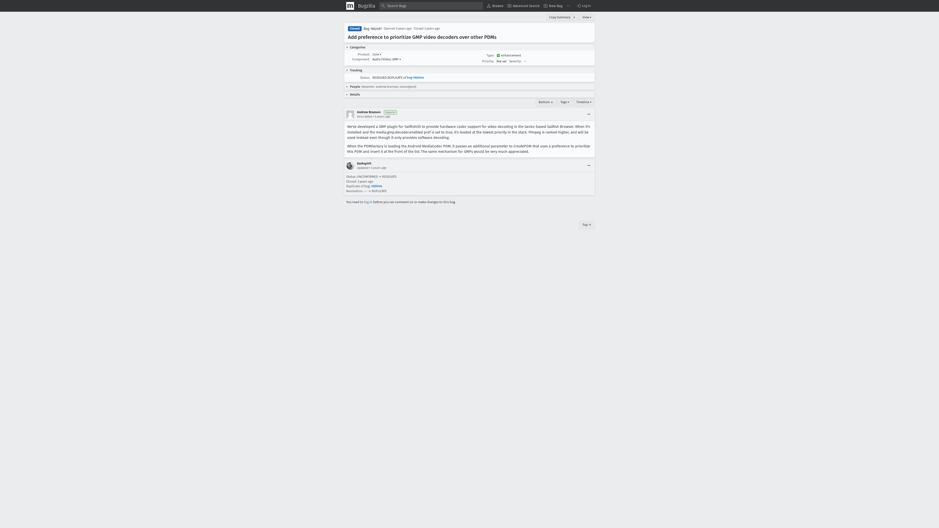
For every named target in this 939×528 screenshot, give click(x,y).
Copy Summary (559, 17)
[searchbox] (431, 6)
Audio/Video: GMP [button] (386, 59)
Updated (363, 168)
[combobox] (431, 6)
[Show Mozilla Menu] (350, 6)
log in (368, 202)
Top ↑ (587, 225)
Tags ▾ (564, 102)
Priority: (488, 61)
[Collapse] (589, 114)
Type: (490, 55)
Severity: (515, 61)
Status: (365, 77)
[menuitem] (495, 6)
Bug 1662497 (373, 29)
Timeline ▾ (584, 102)
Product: (364, 54)
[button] (583, 6)
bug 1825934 (415, 77)
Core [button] (376, 54)
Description (364, 116)
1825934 (376, 186)
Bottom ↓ (546, 102)
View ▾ (587, 17)
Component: (361, 59)
